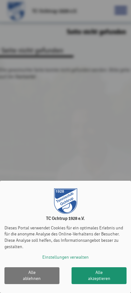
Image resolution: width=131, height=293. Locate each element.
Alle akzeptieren (99, 275)
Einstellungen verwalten (65, 257)
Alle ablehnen (32, 275)
